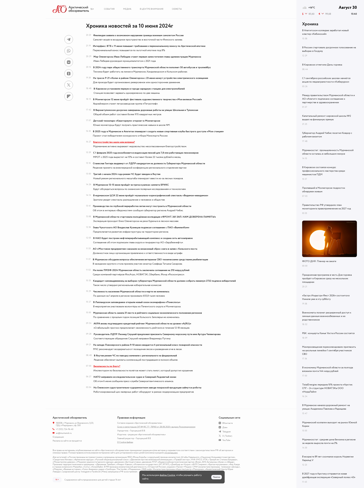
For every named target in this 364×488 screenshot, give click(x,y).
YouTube (226, 440)
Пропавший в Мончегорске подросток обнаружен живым (323, 189)
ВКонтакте (227, 423)
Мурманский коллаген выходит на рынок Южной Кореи (329, 424)
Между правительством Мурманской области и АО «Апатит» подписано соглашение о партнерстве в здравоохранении (328, 99)
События (109, 9)
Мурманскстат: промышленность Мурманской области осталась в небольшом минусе (327, 152)
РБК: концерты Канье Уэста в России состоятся (328, 333)
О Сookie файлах (125, 442)
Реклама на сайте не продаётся (67, 441)
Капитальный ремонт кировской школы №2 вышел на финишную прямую (326, 117)
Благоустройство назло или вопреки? (114, 142)
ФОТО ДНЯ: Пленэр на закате (319, 261)
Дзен (224, 427)
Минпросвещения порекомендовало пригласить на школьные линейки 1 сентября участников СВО (329, 350)
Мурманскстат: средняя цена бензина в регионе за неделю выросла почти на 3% (329, 441)
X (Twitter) (227, 436)
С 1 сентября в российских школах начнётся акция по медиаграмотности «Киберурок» (326, 80)
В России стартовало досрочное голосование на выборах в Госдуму (329, 49)
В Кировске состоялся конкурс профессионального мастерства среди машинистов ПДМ (323, 171)
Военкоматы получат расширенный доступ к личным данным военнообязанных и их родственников (326, 316)
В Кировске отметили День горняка (322, 64)
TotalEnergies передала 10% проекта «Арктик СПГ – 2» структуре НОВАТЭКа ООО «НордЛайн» (327, 388)
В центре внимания (151, 9)
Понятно (216, 477)
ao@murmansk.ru (64, 433)
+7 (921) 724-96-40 (64, 429)
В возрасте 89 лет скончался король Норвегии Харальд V (327, 458)
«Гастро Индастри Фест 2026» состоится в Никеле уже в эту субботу (325, 297)
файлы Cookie (167, 475)
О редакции (58, 437)
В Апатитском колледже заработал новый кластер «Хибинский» (325, 32)
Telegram (226, 432)
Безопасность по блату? (106, 366)
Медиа (127, 9)
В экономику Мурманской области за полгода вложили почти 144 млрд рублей (327, 369)
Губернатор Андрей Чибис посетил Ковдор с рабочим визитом (327, 134)
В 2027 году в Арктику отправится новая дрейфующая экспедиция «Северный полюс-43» (328, 475)
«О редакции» (171, 452)
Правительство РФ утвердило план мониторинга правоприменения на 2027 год (326, 206)
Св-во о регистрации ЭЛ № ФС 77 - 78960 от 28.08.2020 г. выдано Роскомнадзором (156, 427)
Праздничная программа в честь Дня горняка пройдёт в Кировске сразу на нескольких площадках (327, 278)
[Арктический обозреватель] (71, 9)
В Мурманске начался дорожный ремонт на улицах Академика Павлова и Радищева (326, 407)
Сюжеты (177, 9)
